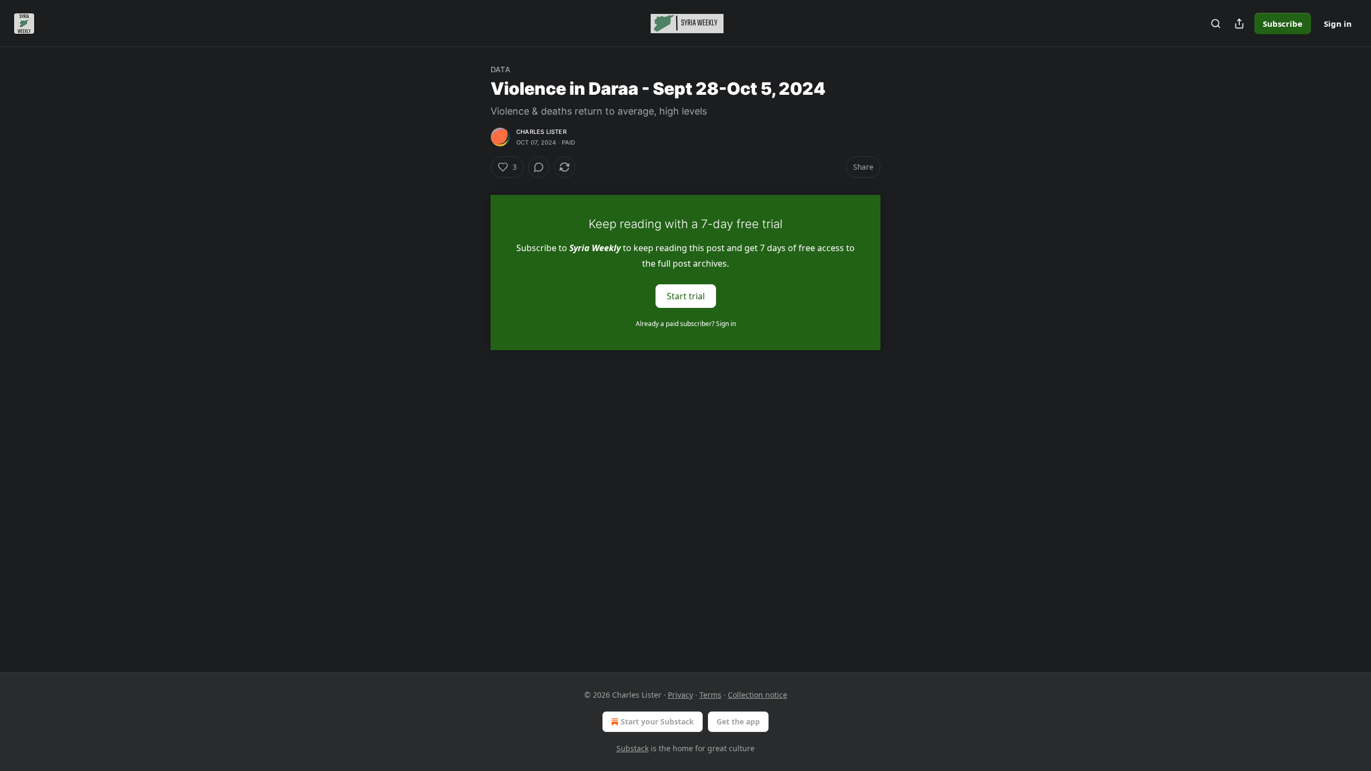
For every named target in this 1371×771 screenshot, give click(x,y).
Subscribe (1282, 23)
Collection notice (757, 695)
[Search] (1215, 23)
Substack (632, 748)
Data (500, 69)
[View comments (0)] (538, 167)
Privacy (680, 695)
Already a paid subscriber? (686, 323)
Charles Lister (541, 131)
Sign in (1338, 23)
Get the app (738, 721)
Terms (710, 695)
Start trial (686, 296)
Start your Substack (657, 721)
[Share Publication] (1239, 23)
